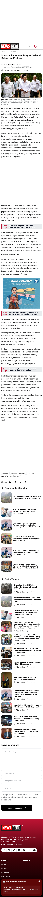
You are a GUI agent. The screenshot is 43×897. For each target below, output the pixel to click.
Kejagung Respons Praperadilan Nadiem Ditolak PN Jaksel (22, 370)
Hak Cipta (5, 877)
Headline (14, 473)
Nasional (13, 52)
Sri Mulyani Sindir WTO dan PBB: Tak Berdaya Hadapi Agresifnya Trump (23, 313)
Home (4, 52)
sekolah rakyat (15, 476)
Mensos (22, 473)
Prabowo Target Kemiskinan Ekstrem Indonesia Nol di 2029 (22, 226)
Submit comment (15, 808)
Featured (5, 473)
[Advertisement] (21, 21)
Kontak (4, 869)
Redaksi (4, 865)
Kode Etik (5, 873)
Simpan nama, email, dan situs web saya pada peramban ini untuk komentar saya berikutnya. (19, 797)
